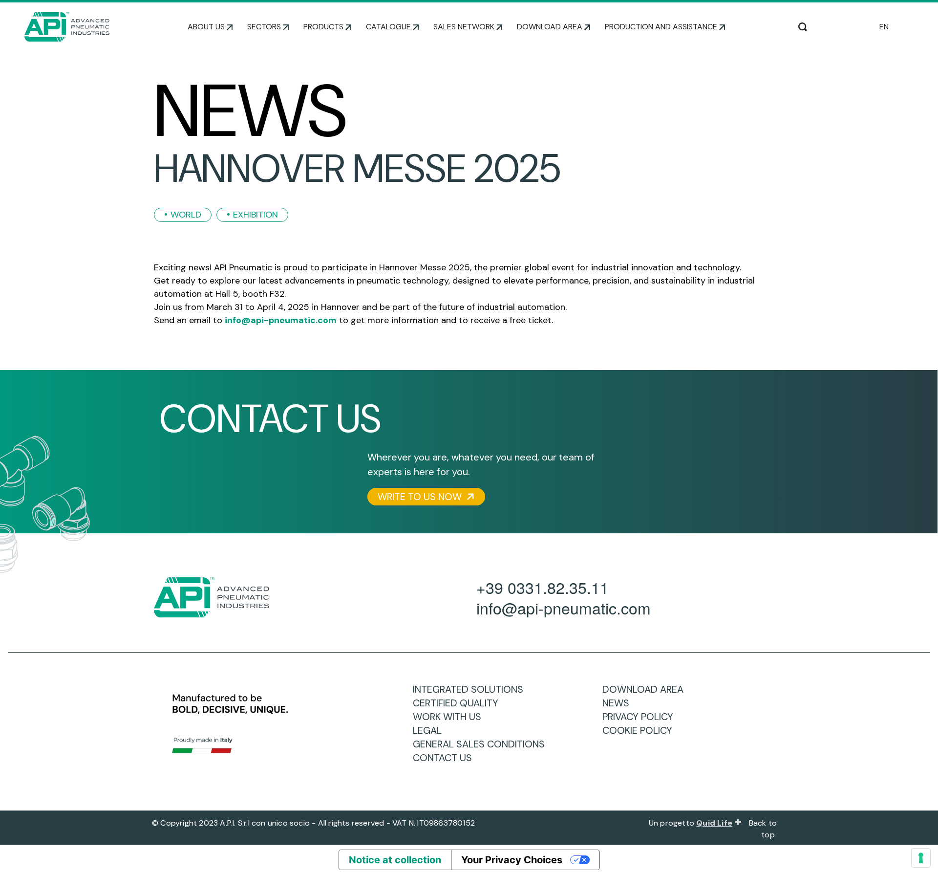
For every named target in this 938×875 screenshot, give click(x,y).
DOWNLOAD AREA (549, 27)
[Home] (66, 26)
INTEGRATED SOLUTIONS (471, 689)
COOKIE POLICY (641, 730)
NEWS (619, 703)
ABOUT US (206, 27)
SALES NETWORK (463, 27)
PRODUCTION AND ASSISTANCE (661, 27)
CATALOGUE (388, 27)
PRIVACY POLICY (641, 716)
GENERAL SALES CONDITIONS (482, 744)
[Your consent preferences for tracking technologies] (921, 858)
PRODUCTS (323, 27)
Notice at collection (395, 860)
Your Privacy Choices (511, 860)
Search (802, 26)
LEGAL (431, 730)
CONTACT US (446, 757)
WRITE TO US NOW (421, 496)
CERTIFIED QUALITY (459, 703)
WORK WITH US (450, 716)
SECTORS (264, 27)
